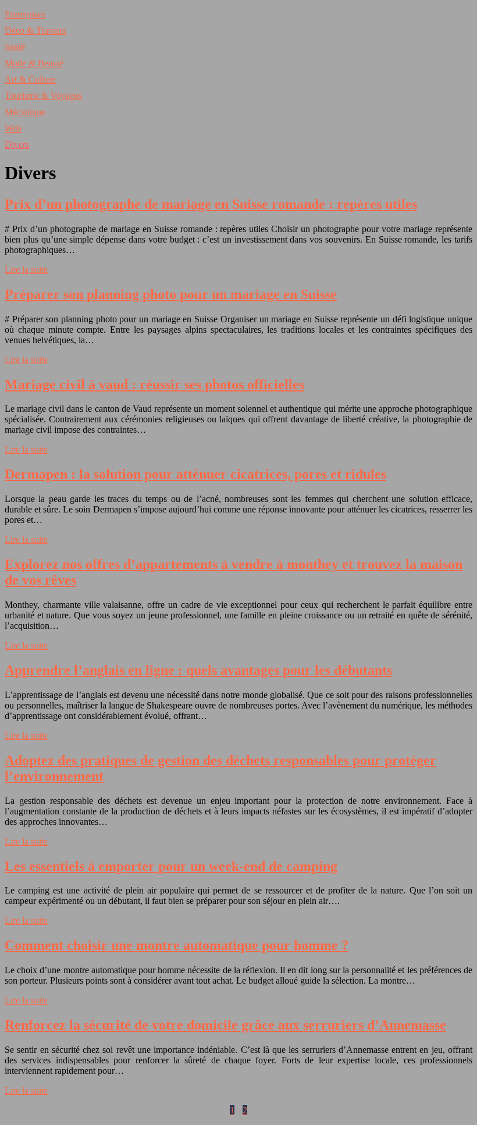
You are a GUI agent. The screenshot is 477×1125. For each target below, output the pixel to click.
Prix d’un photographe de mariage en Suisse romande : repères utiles (211, 204)
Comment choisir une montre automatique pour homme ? (176, 945)
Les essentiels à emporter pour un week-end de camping (171, 866)
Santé (15, 47)
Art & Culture (30, 79)
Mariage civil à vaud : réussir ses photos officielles (154, 384)
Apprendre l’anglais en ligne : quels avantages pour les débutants (198, 670)
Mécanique (25, 112)
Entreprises (25, 14)
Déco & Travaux (35, 30)
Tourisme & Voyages (43, 96)
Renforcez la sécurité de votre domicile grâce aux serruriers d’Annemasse (225, 1025)
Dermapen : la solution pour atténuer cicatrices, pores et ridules (195, 474)
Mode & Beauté (34, 63)
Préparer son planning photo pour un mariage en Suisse (171, 294)
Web (13, 128)
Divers (17, 144)
